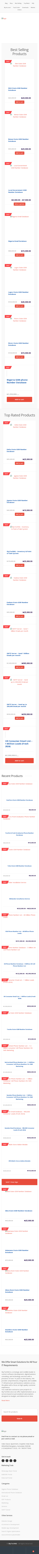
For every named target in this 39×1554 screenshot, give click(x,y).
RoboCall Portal (7, 1478)
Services (4, 1506)
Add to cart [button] (19, 102)
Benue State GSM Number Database (18, 140)
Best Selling (18, 3)
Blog (6, 3)
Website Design (7, 1521)
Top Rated (26, 3)
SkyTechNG (12, 1543)
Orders (20, 9)
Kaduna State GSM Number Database (17, 603)
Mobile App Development (10, 1528)
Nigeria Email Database (17, 241)
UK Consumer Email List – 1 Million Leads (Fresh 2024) (18, 744)
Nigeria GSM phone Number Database (17, 381)
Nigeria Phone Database (10, 1489)
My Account (7, 7)
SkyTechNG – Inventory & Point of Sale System (19, 552)
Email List (5, 1496)
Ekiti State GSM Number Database (17, 89)
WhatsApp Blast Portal (9, 1471)
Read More (6, 1400)
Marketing (5, 1503)
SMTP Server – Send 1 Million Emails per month (18, 654)
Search (19, 1418)
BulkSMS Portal (7, 1474)
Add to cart (19, 399)
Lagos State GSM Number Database (18, 293)
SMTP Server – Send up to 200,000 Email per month (17, 705)
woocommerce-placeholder (11, 1535)
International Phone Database (12, 1493)
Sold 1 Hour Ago (12, 1182)
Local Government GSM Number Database (17, 191)
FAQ (33, 3)
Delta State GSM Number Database (17, 450)
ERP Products (6, 1499)
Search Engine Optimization (11, 1531)
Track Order (16, 7)
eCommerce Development (10, 1524)
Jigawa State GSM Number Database (17, 501)
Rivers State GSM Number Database (18, 344)
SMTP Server (6, 1510)
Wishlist (33, 7)
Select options (19, 204)
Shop (11, 3)
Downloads (25, 7)
